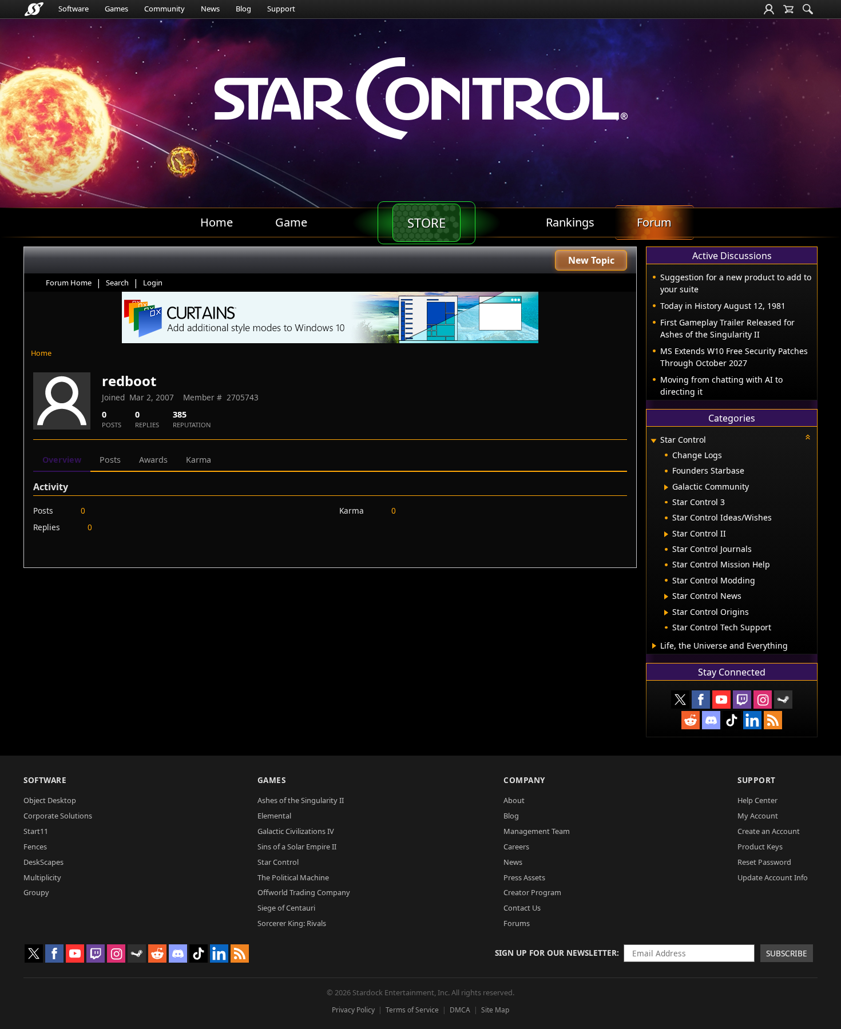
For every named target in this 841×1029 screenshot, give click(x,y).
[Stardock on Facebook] (701, 699)
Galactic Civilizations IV (295, 831)
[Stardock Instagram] (762, 699)
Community (164, 8)
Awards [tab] (153, 459)
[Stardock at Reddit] (690, 720)
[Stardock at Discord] (711, 720)
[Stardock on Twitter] (680, 699)
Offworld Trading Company (303, 892)
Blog (243, 8)
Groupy (36, 892)
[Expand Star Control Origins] (666, 612)
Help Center (757, 800)
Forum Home (69, 282)
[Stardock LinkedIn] (752, 720)
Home (41, 353)
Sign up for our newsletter (556, 952)
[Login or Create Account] (768, 9)
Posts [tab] (110, 459)
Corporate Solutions (57, 816)
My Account (757, 816)
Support (281, 8)
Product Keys (760, 846)
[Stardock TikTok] (731, 720)
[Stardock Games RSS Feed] (773, 720)
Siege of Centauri (286, 908)
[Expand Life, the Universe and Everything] (654, 646)
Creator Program (532, 892)
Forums (516, 923)
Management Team (536, 831)
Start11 (35, 831)
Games (116, 8)
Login (152, 282)
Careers (516, 846)
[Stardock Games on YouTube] (721, 699)
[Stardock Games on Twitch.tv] (742, 699)
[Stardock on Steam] (783, 699)
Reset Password (764, 862)
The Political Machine (293, 877)
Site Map (495, 1010)
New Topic (591, 260)
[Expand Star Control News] (666, 596)
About (514, 800)
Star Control (278, 862)
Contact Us (522, 908)
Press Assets (524, 877)
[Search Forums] (807, 9)
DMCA (460, 1010)
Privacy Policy (353, 1010)
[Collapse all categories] (808, 437)
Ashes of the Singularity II (300, 800)
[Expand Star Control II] (666, 534)
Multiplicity (42, 877)
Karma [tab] (198, 459)
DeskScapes (43, 862)
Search (117, 282)
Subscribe (786, 953)
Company (524, 779)
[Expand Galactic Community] (666, 487)
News (210, 8)
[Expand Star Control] (653, 441)
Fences (35, 846)
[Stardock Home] (34, 9)
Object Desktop (49, 800)
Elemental (274, 816)
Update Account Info (772, 877)
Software (73, 8)
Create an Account (768, 831)
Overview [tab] (61, 459)
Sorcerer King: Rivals (291, 923)
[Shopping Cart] (788, 9)
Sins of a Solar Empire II (296, 846)
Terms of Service (412, 1010)
